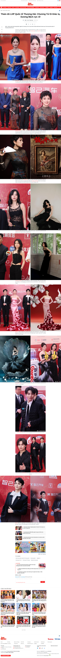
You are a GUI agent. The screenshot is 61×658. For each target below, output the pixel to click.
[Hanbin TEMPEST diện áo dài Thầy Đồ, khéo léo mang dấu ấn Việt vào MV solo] (39, 620)
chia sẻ (26, 24)
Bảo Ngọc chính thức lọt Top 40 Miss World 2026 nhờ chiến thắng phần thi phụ (39, 600)
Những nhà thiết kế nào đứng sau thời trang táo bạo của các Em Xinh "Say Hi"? (31, 569)
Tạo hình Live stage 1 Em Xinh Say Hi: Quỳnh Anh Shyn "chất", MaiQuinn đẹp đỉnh (30, 572)
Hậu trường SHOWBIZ (30, 7)
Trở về (2, 37)
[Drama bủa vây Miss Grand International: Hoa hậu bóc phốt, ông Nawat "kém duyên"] (18, 538)
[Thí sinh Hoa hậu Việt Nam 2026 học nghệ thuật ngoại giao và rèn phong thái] (23, 594)
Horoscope (55, 7)
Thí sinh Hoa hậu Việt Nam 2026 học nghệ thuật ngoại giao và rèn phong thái (23, 600)
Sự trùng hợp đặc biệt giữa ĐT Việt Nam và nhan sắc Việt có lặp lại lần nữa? (39, 613)
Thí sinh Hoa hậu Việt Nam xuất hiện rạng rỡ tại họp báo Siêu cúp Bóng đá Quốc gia (8, 613)
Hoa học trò (3, 638)
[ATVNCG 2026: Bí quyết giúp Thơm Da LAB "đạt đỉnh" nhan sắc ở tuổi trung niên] (8, 594)
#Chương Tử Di (18, 560)
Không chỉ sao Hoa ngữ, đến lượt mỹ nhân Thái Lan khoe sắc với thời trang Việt (23, 613)
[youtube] (59, 0)
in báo (32, 24)
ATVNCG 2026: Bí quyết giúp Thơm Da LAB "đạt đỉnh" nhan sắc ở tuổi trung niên (7, 600)
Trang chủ (1, 7)
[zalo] (45, 648)
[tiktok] (43, 648)
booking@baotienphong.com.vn (18, 648)
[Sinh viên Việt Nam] (57, 639)
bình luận (35, 24)
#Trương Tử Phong (26, 560)
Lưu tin (2, 32)
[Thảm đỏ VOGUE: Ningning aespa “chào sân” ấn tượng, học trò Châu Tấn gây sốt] (18, 528)
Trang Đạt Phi (17, 230)
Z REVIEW (46, 7)
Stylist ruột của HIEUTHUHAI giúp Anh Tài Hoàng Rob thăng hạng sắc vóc (8, 626)
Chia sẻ (2, 29)
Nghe (2, 27)
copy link (30, 24)
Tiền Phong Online (24, 0)
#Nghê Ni (38, 558)
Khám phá (9, 7)
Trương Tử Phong (18, 280)
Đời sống (5, 7)
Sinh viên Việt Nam (40, 0)
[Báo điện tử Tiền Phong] (50, 639)
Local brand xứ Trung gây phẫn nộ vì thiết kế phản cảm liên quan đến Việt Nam (23, 626)
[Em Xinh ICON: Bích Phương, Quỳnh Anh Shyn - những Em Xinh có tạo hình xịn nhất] (42, 565)
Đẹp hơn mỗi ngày (23, 7)
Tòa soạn (2, 645)
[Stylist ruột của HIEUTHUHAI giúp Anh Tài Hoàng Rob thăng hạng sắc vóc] (8, 620)
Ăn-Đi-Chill (37, 7)
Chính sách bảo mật (54, 645)
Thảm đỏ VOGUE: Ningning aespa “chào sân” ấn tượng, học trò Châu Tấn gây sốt (34, 528)
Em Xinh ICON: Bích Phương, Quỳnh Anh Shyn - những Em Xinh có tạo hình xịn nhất (26, 565)
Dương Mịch (17, 80)
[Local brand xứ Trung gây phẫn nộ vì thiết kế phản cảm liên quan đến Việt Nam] (23, 620)
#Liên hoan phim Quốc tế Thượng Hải (22, 558)
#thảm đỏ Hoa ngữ (34, 560)
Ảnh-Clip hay (42, 7)
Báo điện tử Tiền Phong (30, 4)
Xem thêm (59, 7)
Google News (59, 10)
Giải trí (13, 7)
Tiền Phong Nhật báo (32, 0)
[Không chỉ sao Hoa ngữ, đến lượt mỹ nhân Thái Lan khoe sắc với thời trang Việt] (23, 607)
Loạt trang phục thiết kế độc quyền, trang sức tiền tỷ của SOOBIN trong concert (33, 533)
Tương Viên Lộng (35, 180)
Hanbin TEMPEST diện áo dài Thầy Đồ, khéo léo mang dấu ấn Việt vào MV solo (38, 626)
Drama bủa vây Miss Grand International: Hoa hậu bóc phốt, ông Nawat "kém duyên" (33, 538)
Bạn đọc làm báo (6, 655)
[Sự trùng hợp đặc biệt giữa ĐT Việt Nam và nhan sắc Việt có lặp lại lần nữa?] (39, 607)
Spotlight (51, 7)
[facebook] (58, 0)
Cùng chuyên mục (6, 588)
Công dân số (16, 643)
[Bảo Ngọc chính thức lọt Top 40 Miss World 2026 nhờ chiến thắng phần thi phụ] (39, 594)
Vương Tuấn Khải (20, 432)
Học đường (17, 7)
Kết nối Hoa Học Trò (30, 643)
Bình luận (2, 34)
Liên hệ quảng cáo (16, 645)
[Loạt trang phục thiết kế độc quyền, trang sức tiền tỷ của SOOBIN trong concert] (18, 533)
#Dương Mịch (33, 558)
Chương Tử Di (17, 130)
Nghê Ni (16, 331)
